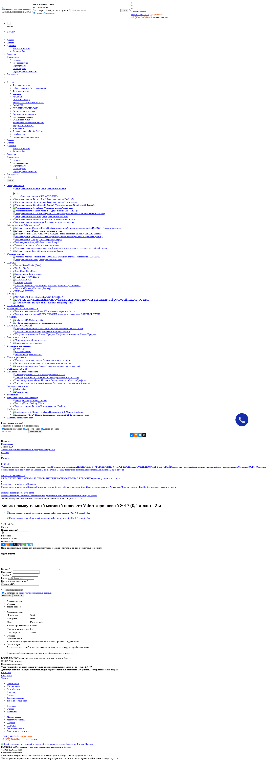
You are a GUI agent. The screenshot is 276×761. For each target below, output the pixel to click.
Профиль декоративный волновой (53, 495)
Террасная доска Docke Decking (28, 131)
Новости (17, 60)
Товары (4, 678)
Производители (20, 62)
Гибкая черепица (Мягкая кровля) (29, 88)
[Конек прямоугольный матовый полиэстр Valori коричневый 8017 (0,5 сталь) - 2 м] (48, 512)
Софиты (11, 722)
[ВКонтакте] (132, 435)
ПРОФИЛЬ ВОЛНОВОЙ (25, 108)
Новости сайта (32, 428)
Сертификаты (19, 65)
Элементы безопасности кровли (28, 122)
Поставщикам (19, 68)
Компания (6, 672)
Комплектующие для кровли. (106, 478)
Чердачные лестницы (23, 125)
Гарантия (11, 54)
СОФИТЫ (18, 105)
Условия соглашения (17, 700)
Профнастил (19, 134)
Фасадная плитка (21, 91)
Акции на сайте (51, 428)
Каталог (11, 31)
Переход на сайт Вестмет (25, 71)
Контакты (12, 711)
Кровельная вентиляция (24, 114)
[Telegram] (31, 544)
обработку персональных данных (35, 592)
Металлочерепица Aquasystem (106, 487)
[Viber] (19, 544)
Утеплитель (18, 128)
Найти (10, 180)
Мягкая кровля (14, 716)
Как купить (6, 675)
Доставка (11, 45)
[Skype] (27, 544)
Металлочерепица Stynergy (49, 487)
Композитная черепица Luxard (161, 487)
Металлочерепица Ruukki (133, 487)
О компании (13, 57)
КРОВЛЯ (17, 96)
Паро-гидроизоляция (23, 116)
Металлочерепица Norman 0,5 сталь (18, 495)
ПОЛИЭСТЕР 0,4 (21, 99)
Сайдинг (17, 93)
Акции (10, 39)
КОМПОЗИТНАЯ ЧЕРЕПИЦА (28, 102)
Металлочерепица (16, 719)
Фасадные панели (21, 85)
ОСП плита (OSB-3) (22, 119)
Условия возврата (15, 697)
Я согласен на (28, 592)
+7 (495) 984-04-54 (140, 14)
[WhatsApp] (23, 544)
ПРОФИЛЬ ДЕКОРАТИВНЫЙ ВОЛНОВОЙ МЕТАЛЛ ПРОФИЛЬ (58, 478)
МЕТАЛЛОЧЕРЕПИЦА (13, 478)
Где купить (12, 74)
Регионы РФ (19, 51)
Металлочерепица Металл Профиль (18, 487)
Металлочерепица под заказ (83, 495)
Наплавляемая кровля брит (26, 137)
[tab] (141, 601)
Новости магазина (13, 428)
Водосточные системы (24, 111)
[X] (144, 435)
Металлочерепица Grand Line (77, 487)
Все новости (7, 443)
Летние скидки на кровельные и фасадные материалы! (28, 449)
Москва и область (21, 48)
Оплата (10, 42)
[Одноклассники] (136, 435)
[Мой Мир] (140, 435)
